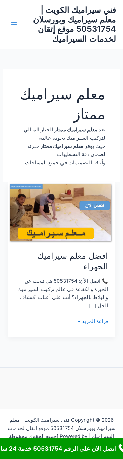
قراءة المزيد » (93, 322)
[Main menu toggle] (14, 24)
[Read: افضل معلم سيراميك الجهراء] (61, 212)
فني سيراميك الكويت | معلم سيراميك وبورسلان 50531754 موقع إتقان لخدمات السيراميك (74, 24)
